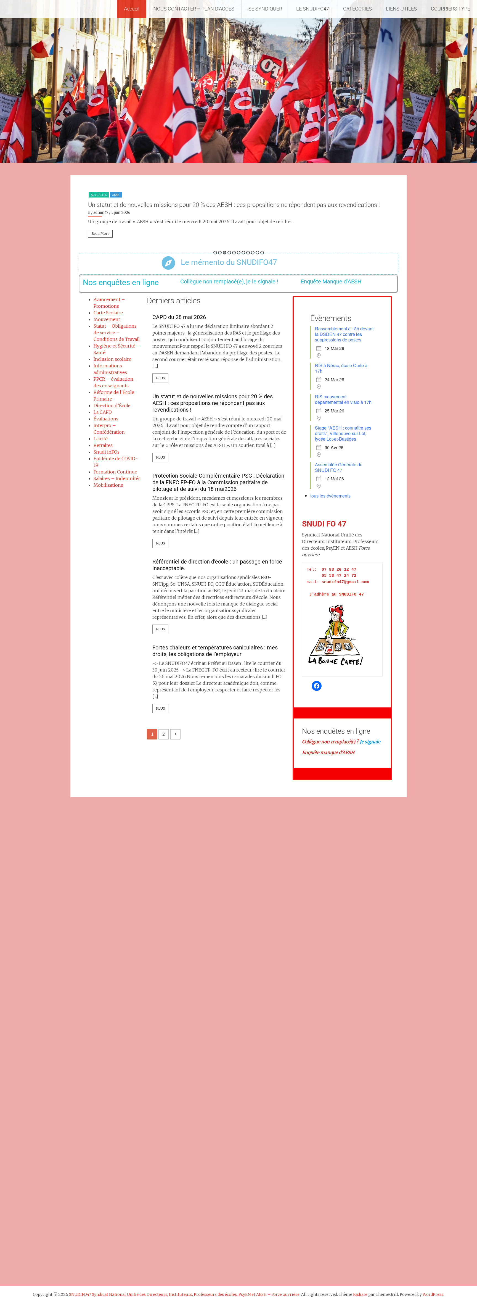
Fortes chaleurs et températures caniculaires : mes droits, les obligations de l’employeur (215, 650)
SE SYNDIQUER (265, 9)
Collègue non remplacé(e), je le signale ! (229, 281)
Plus (160, 378)
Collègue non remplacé (326, 741)
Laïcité (101, 438)
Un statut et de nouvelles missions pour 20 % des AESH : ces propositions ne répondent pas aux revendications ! (234, 204)
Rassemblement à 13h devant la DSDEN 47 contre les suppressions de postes (344, 334)
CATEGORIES (357, 9)
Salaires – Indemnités (117, 478)
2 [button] (220, 252)
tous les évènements (330, 496)
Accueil (131, 9)
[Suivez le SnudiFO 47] (317, 686)
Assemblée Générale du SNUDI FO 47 (338, 467)
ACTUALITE (99, 195)
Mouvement (107, 319)
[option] (238, 216)
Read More (100, 233)
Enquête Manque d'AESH (331, 281)
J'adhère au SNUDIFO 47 (336, 594)
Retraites (103, 445)
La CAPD (103, 412)
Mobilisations (108, 485)
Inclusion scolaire (112, 359)
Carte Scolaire (108, 312)
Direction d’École (112, 405)
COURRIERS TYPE (450, 9)
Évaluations (106, 419)
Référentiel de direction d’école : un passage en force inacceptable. (217, 565)
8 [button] (248, 252)
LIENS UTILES (401, 9)
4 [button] (229, 252)
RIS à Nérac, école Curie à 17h (341, 368)
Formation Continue (115, 472)
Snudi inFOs (107, 452)
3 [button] (224, 252)
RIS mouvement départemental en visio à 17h (343, 399)
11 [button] (262, 252)
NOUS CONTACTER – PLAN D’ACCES (193, 9)
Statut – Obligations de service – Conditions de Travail (117, 332)
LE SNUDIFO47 (312, 9)
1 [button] (215, 252)
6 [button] (238, 252)
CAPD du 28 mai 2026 (179, 317)
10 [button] (257, 252)
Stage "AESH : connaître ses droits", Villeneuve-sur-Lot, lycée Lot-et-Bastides (343, 433)
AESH (116, 195)
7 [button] (243, 252)
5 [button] (234, 252)
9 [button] (253, 252)
